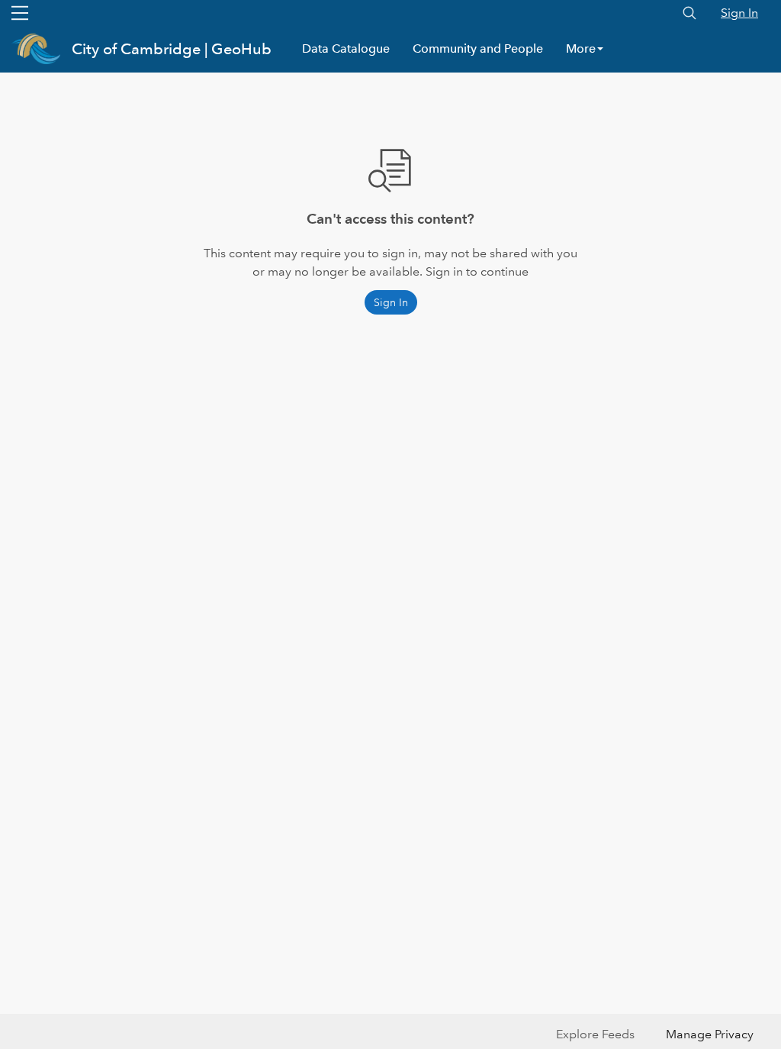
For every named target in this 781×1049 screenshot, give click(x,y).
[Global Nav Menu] (19, 13)
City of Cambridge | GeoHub (172, 49)
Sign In (739, 12)
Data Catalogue (346, 48)
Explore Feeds (595, 1034)
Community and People (478, 48)
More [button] (581, 48)
